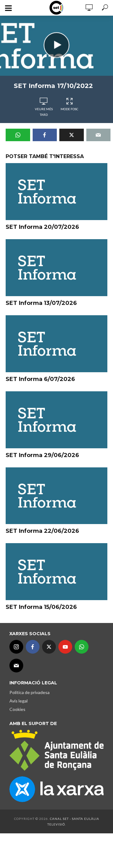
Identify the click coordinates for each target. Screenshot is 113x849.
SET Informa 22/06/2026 (42, 530)
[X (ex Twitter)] (49, 647)
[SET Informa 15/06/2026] (56, 571)
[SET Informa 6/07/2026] (56, 343)
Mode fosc (69, 109)
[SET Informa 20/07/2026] (56, 191)
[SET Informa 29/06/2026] (56, 419)
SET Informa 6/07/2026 (40, 379)
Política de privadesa (29, 692)
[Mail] (16, 665)
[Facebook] (33, 647)
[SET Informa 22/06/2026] (56, 495)
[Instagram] (16, 647)
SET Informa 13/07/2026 (41, 303)
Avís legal (18, 700)
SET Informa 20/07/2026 (42, 227)
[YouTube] (65, 647)
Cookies (17, 709)
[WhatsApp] (82, 647)
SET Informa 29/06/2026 (42, 455)
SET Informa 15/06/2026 (41, 607)
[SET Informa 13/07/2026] (56, 267)
